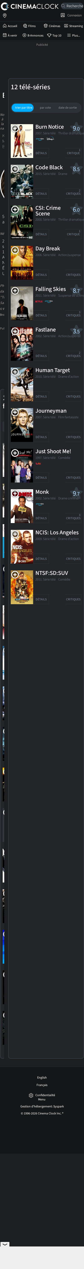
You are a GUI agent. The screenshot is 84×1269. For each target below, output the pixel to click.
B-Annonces (35, 35)
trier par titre (23, 107)
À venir (12, 35)
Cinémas (54, 26)
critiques (73, 192)
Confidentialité (45, 1095)
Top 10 (56, 35)
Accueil (12, 26)
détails (41, 153)
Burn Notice (49, 127)
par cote (45, 107)
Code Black (49, 168)
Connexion (74, 15)
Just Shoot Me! (53, 452)
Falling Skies (50, 289)
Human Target (52, 370)
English (42, 1077)
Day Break (47, 249)
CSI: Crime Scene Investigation (51, 214)
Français (42, 1085)
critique (74, 151)
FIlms (32, 26)
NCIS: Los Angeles (57, 533)
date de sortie (67, 107)
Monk (42, 492)
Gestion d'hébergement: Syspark (42, 1106)
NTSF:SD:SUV (51, 573)
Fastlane (45, 330)
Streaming (76, 26)
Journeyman (51, 411)
